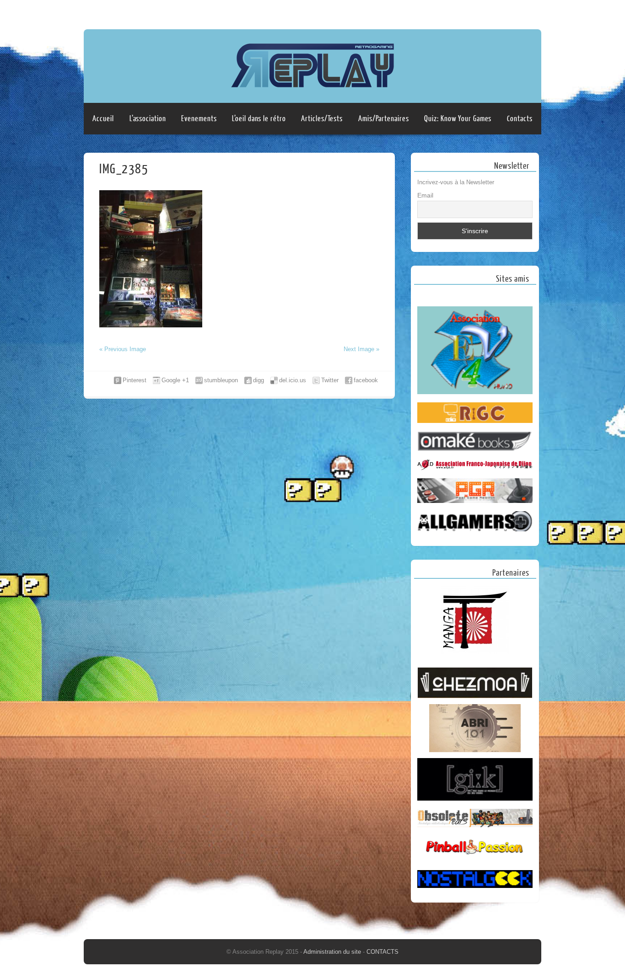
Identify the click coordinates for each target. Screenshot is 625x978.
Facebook (515, 12)
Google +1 (175, 380)
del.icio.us (292, 380)
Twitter (330, 380)
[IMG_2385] (150, 325)
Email (425, 195)
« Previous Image (122, 349)
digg (258, 380)
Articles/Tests (322, 118)
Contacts (519, 118)
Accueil (102, 118)
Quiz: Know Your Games (457, 118)
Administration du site (333, 951)
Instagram (532, 12)
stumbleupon (221, 380)
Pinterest (134, 380)
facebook (366, 380)
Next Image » (361, 349)
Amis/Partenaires (383, 118)
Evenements (198, 118)
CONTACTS (382, 951)
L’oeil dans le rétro (259, 118)
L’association (147, 118)
